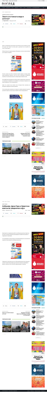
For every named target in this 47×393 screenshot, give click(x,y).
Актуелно (6, 149)
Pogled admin (6, 20)
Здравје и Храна (5, 14)
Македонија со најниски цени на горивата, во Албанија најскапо (40, 139)
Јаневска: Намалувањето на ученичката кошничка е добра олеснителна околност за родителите (40, 144)
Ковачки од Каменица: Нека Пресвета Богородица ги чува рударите (7, 151)
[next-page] (5, 156)
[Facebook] (38, 1)
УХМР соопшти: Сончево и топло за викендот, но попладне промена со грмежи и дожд (16, 151)
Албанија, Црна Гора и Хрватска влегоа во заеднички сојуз (25, 134)
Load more (38, 148)
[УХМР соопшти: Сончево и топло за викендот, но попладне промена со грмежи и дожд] (16, 148)
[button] (43, 8)
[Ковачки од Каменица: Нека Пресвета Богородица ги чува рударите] (6, 148)
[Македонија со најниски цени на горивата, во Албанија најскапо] (34, 139)
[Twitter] (41, 1)
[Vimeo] (42, 1)
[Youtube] (43, 1)
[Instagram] (39, 1)
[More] (25, 24)
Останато (11, 14)
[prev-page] (3, 156)
